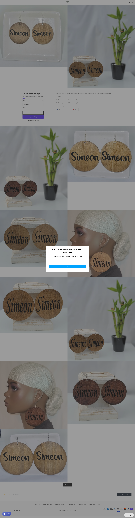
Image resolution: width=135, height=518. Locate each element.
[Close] (87, 247)
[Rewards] (6, 514)
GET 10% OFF (67, 266)
